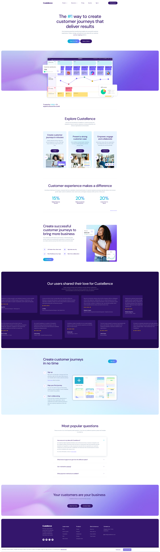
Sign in (97, 3)
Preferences (118, 549)
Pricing (82, 3)
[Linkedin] (43, 540)
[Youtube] (47, 540)
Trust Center (73, 451)
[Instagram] (49, 540)
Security (90, 3)
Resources (73, 3)
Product (64, 3)
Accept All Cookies (127, 549)
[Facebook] (53, 540)
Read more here (63, 549)
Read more (50, 380)
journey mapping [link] (77, 35)
